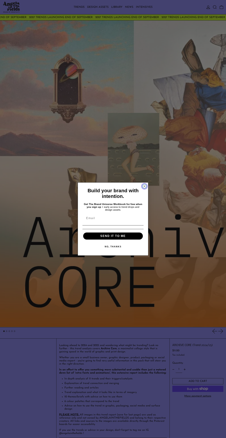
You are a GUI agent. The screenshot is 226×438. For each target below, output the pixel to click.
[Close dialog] (144, 186)
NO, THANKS (113, 246)
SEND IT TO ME (113, 235)
